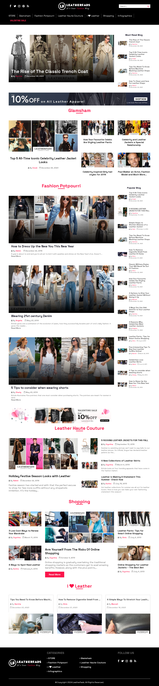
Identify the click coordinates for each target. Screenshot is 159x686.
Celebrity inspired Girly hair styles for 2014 (98, 173)
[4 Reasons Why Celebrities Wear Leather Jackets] (122, 326)
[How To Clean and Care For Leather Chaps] (122, 84)
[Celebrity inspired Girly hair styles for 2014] (97, 160)
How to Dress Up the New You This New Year (42, 246)
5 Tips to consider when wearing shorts (39, 388)
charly (18, 392)
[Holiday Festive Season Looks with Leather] (43, 453)
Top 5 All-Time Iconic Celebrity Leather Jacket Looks (138, 54)
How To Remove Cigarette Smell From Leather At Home (138, 252)
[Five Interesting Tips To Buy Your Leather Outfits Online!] (122, 350)
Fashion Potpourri (44, 16)
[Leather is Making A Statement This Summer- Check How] (89, 484)
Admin (18, 251)
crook (134, 58)
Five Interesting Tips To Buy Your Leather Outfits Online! (139, 349)
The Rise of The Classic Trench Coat (49, 71)
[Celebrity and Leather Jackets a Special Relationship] (134, 127)
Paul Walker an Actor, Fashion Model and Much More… (134, 173)
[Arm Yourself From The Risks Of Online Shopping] (79, 527)
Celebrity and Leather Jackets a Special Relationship (134, 142)
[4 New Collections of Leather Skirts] (89, 465)
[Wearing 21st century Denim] (61, 289)
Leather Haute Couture (70, 16)
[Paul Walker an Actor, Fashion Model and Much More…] (134, 160)
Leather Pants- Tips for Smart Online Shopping (139, 337)
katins (134, 85)
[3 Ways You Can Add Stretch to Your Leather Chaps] (122, 312)
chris (134, 256)
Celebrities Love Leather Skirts (136, 361)
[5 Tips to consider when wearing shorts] (61, 361)
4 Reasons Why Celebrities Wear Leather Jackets (136, 324)
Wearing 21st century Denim (31, 316)
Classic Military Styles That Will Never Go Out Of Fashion (139, 266)
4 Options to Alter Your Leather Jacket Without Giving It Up (139, 295)
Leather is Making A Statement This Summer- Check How (120, 478)
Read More (54, 574)
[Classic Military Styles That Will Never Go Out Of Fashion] (122, 268)
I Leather (93, 16)
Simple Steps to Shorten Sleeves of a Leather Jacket (138, 225)
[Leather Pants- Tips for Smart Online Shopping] (122, 339)
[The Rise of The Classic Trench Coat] (61, 58)
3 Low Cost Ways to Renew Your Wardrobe (23, 532)
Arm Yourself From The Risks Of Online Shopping (72, 551)
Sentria (19, 76)
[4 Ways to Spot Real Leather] (25, 553)
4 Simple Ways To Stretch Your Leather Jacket (128, 599)
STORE (12, 16)
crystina (135, 213)
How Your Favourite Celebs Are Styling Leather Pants (97, 141)
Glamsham (25, 16)
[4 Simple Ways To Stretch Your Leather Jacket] (128, 624)
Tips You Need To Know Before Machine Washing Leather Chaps (139, 69)
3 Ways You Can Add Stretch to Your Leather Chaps (139, 310)
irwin (133, 229)
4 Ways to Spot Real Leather (24, 564)
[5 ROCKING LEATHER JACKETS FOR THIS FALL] (122, 212)
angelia (19, 320)
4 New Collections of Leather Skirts (120, 460)
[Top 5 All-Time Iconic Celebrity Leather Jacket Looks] (122, 56)
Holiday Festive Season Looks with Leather (39, 476)
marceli (134, 299)
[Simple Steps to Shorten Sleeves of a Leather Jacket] (122, 226)
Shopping (108, 16)
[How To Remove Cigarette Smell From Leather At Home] (122, 254)
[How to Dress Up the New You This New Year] (61, 219)
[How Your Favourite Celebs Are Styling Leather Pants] (97, 127)
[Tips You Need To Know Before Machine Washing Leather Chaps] (122, 71)
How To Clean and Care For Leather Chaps (139, 82)
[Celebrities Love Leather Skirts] (122, 362)
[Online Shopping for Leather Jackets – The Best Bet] (134, 553)
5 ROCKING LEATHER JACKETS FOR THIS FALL (139, 210)
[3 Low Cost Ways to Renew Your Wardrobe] (25, 519)
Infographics (125, 16)
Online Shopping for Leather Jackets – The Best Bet (133, 566)
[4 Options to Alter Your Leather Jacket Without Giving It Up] (122, 297)
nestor (134, 353)
